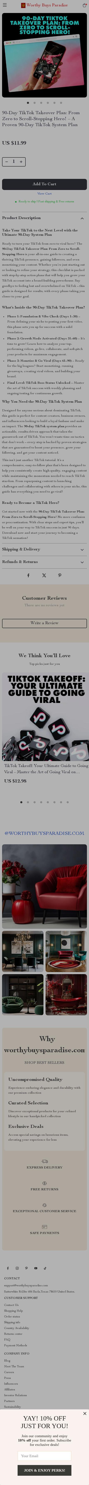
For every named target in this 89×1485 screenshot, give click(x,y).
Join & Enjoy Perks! (44, 1470)
